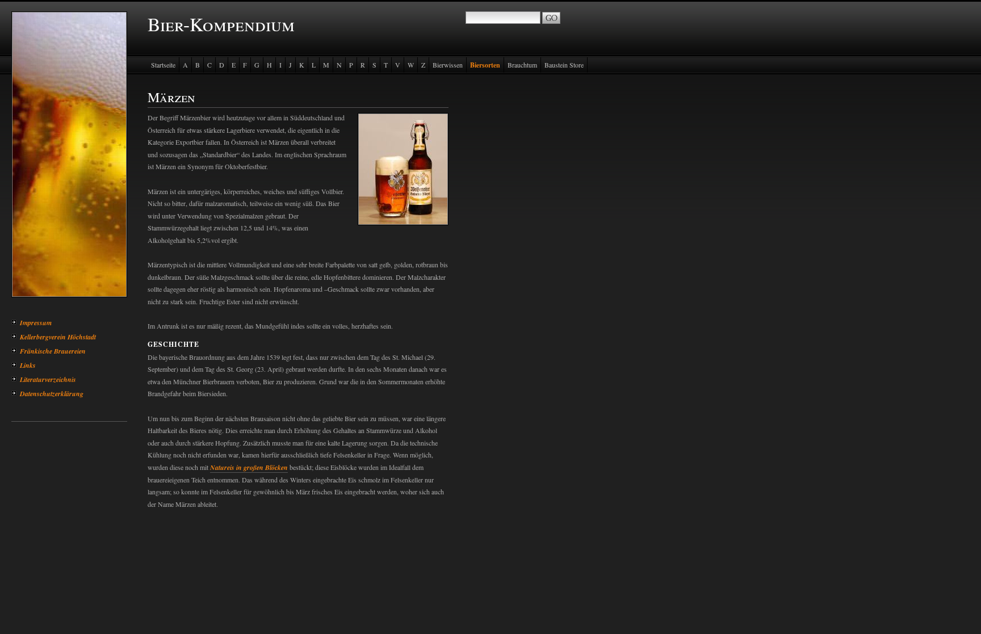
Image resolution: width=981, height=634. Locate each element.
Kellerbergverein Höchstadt (58, 337)
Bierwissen (448, 64)
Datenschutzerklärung (51, 393)
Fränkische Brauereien (53, 351)
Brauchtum (522, 64)
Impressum (36, 323)
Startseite (163, 64)
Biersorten (485, 65)
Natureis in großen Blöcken (249, 467)
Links (28, 365)
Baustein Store (564, 64)
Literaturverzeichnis (48, 379)
